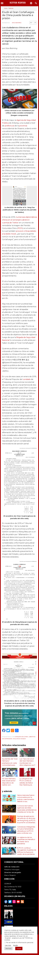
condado (27, 379)
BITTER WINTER (18, 3)
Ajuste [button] (15, 945)
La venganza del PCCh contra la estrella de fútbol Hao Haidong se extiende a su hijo (26, 782)
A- (35, 23)
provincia (23, 126)
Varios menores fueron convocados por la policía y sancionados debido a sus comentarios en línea (25, 798)
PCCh (20, 228)
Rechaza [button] (8, 948)
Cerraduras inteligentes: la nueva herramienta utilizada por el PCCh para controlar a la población (26, 830)
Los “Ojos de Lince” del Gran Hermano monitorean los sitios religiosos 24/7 (27, 762)
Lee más (8, 945)
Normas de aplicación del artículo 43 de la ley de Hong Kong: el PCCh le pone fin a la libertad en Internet (26, 819)
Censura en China (21, 736)
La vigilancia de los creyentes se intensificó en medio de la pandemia (26, 840)
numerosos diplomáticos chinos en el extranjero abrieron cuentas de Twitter (19, 220)
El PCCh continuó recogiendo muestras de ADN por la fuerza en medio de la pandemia (26, 851)
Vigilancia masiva (19, 738)
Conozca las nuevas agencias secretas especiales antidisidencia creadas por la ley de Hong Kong (26, 809)
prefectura (9, 126)
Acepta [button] (19, 948)
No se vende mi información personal (19, 942)
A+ (31, 23)
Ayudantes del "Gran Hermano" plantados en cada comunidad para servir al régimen (10, 762)
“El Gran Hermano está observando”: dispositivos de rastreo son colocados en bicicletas (9, 782)
